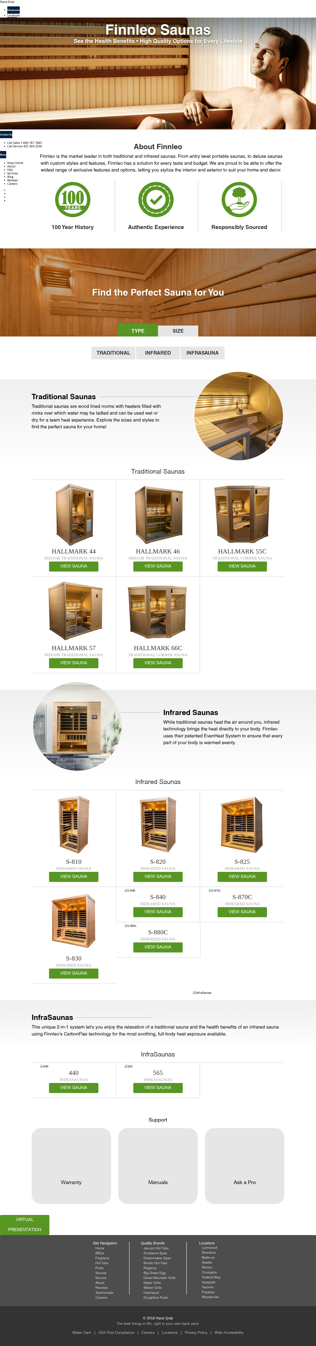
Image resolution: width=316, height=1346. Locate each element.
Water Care (81, 1332)
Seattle (207, 1262)
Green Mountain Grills (160, 1278)
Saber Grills (152, 1283)
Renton (207, 1267)
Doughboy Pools (156, 1297)
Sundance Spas (155, 1253)
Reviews (101, 1287)
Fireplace (102, 1258)
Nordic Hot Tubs (155, 1263)
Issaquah (208, 1282)
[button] (152, 121)
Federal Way (211, 1277)
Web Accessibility (229, 1332)
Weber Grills (153, 1287)
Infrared (158, 353)
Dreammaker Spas (157, 1258)
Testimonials (104, 1292)
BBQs (99, 1253)
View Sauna (73, 566)
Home (99, 1248)
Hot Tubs (101, 1263)
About (99, 1283)
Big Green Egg (154, 1273)
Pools (99, 1268)
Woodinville (210, 1297)
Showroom (13, 10)
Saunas (100, 1273)
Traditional (113, 353)
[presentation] (14, 81)
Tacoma (207, 1287)
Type (137, 331)
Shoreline (209, 1252)
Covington (209, 1272)
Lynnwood (209, 1247)
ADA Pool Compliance (116, 1332)
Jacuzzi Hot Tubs (156, 1248)
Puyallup (208, 1292)
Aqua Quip (7, 1)
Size (178, 331)
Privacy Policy (196, 1332)
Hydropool (151, 1292)
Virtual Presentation (24, 1225)
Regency (150, 1268)
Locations (13, 15)
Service (100, 1278)
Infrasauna (203, 353)
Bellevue (208, 1257)
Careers (101, 1297)
